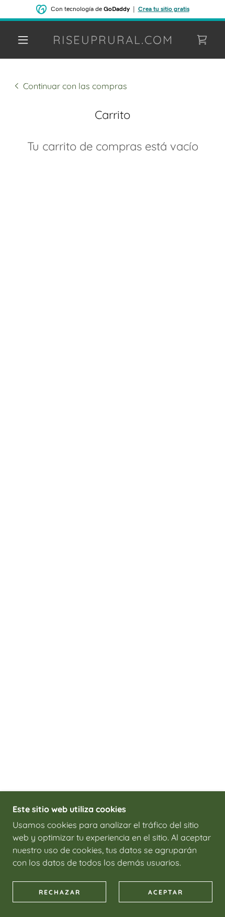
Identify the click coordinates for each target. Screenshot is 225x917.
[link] (113, 40)
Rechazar (60, 892)
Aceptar (165, 892)
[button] (23, 39)
